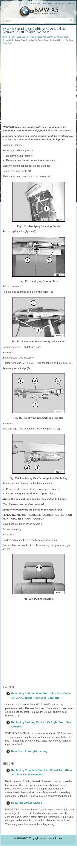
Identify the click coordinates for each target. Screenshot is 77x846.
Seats (53, 37)
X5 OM (37, 3)
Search (70, 3)
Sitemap (62, 3)
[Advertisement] (38, 85)
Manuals (29, 3)
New (50, 3)
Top (55, 3)
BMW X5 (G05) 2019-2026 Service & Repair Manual (26, 37)
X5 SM (44, 3)
